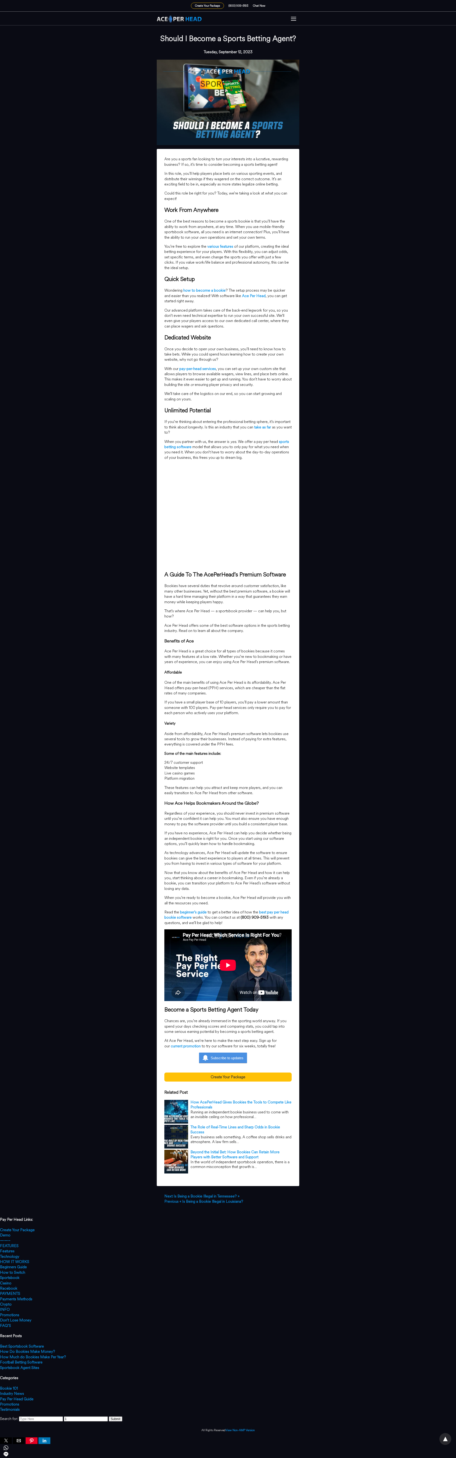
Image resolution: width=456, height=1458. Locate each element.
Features (7, 1251)
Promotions (9, 1315)
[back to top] (445, 1439)
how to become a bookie (204, 290)
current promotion (186, 1046)
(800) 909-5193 (238, 6)
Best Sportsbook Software (22, 1346)
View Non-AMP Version (240, 1430)
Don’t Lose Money (15, 1320)
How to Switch (12, 1272)
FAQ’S (5, 1325)
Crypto (6, 1304)
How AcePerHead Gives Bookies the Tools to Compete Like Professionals (240, 1104)
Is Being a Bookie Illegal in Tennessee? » (201, 1196)
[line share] (228, 1455)
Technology (9, 1256)
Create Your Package (207, 6)
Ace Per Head (254, 296)
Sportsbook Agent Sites (19, 1367)
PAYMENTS (10, 1293)
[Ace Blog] (179, 19)
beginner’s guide (193, 912)
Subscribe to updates (227, 1058)
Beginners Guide (13, 1267)
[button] (293, 19)
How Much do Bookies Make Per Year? (33, 1357)
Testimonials (10, 1409)
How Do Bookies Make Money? (27, 1351)
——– (5, 1240)
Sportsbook (9, 1277)
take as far (262, 427)
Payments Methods (16, 1299)
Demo (5, 1235)
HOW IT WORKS (14, 1261)
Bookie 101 (9, 1388)
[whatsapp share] (228, 1448)
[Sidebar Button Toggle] (293, 19)
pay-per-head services (197, 368)
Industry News (12, 1393)
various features (220, 246)
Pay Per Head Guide (16, 1399)
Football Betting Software (21, 1362)
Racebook (8, 1288)
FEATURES (9, 1246)
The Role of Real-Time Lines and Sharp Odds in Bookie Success (235, 1129)
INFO (5, 1309)
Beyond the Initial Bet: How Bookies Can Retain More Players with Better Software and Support (235, 1154)
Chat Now (259, 6)
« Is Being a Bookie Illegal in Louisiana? (203, 1201)
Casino (5, 1283)
